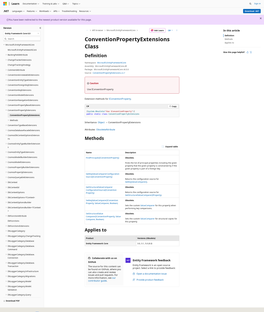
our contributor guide (102, 279)
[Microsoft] (5, 4)
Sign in (257, 3)
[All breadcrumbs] (87, 30)
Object (101, 122)
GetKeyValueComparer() (136, 182)
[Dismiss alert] (260, 18)
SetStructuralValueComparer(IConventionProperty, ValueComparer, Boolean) (103, 216)
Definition (229, 35)
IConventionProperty (120, 98)
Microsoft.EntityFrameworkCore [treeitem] (22, 50)
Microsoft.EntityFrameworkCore (121, 30)
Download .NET (252, 11)
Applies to (229, 42)
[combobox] (22, 33)
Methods (229, 39)
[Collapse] (40, 28)
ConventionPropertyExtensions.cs (108, 73)
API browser (97, 30)
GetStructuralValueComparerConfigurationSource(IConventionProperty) (101, 190)
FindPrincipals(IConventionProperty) (102, 157)
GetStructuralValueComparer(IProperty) (143, 195)
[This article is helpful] (247, 52)
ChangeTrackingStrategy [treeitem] (19, 65)
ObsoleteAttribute (105, 129)
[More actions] (176, 30)
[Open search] (250, 3)
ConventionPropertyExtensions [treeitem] (25, 115)
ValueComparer (147, 205)
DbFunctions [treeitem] (13, 221)
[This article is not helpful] (250, 52)
